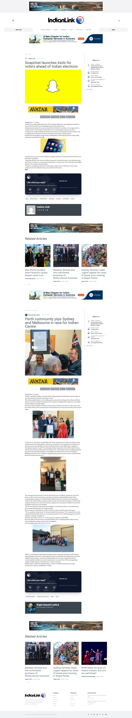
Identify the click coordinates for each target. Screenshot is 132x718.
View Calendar (89, 89)
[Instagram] (39, 209)
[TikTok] (100, 714)
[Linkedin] (41, 209)
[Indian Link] (66, 20)
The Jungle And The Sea (96, 86)
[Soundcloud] (43, 209)
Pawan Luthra (56, 281)
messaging (51, 198)
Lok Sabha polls (43, 198)
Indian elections (33, 198)
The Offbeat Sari (94, 73)
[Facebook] (37, 209)
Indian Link (31, 58)
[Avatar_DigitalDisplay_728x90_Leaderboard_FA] (53, 109)
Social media (66, 198)
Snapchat (58, 198)
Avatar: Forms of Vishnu (96, 77)
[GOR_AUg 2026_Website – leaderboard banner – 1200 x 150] (66, 6)
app (27, 198)
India (30, 54)
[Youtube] (47, 209)
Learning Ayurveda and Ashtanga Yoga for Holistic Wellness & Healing (97, 67)
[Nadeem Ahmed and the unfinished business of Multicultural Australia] (66, 255)
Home (26, 54)
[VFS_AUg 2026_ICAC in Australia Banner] (66, 38)
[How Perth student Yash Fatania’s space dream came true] (38, 255)
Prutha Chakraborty (30, 278)
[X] (45, 209)
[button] (119, 20)
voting (72, 198)
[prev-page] (26, 284)
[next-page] (29, 284)
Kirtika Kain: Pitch (95, 82)
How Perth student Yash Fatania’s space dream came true (36, 273)
